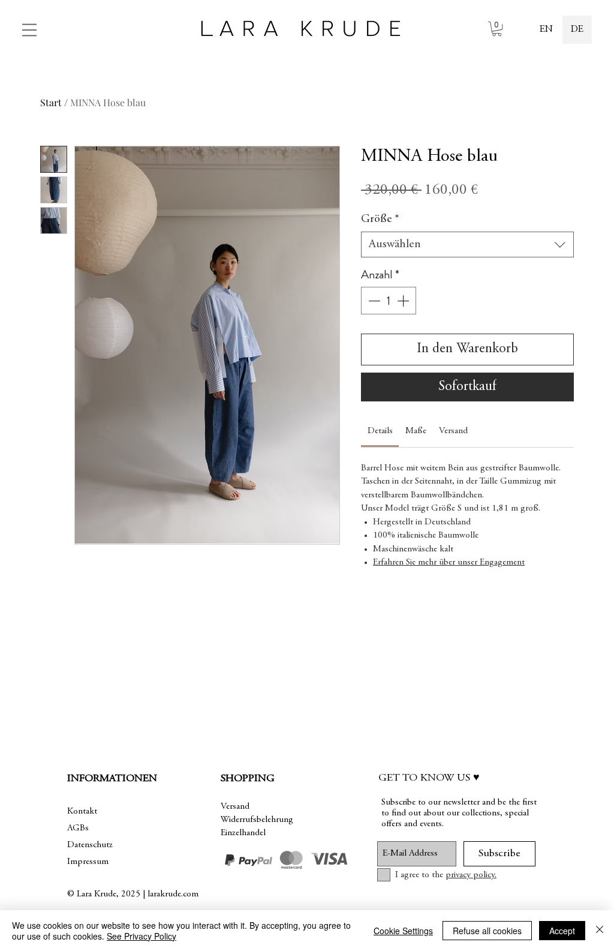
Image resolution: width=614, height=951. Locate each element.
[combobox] (467, 244)
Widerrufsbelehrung (257, 819)
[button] (29, 30)
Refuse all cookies (487, 931)
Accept (562, 931)
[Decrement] (373, 300)
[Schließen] (599, 930)
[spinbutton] (388, 300)
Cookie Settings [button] (403, 931)
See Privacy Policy (141, 936)
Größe (380, 219)
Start (51, 102)
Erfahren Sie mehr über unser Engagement (449, 562)
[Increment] (404, 300)
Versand (235, 806)
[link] (496, 29)
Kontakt (82, 811)
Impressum (88, 861)
